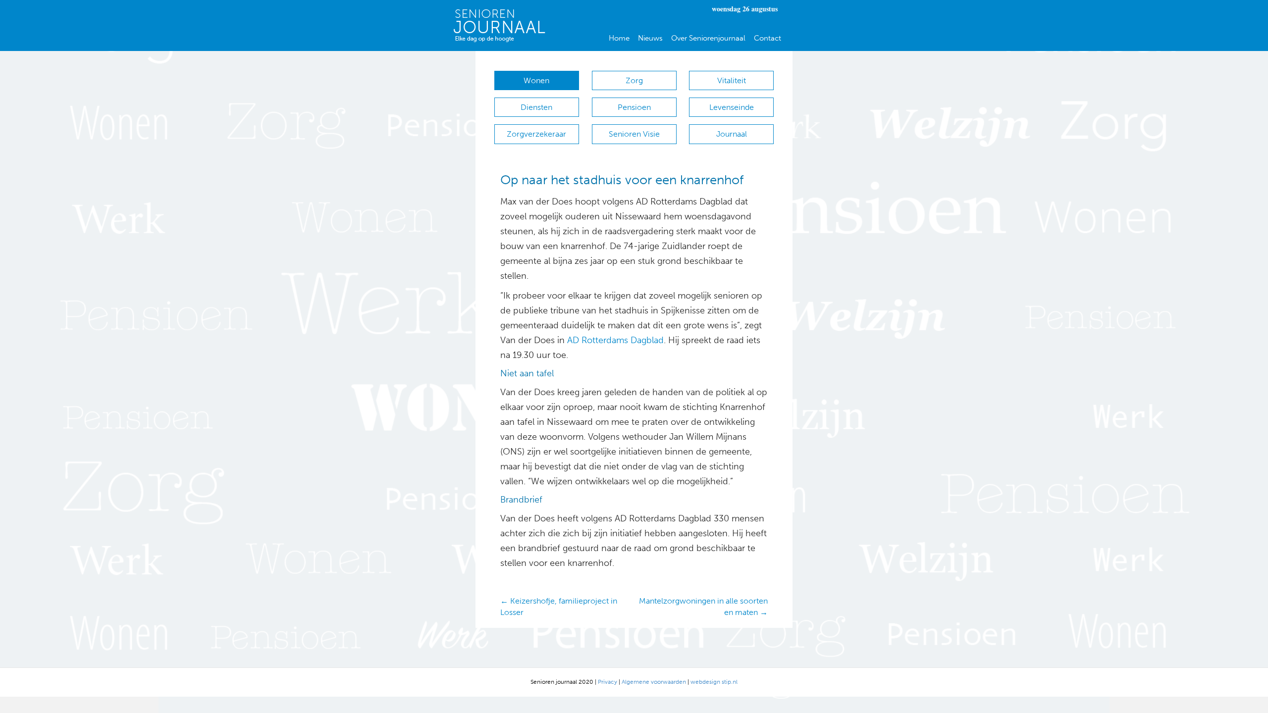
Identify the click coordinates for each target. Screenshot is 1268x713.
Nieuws (650, 38)
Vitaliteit (731, 80)
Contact (767, 38)
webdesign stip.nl (714, 681)
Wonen (536, 80)
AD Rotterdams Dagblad (615, 340)
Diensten (536, 107)
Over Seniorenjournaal (708, 38)
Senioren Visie (634, 134)
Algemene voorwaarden (654, 681)
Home (619, 38)
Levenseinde (731, 107)
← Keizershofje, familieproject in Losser (558, 606)
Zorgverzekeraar (536, 134)
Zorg (634, 80)
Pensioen (634, 107)
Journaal (731, 134)
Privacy (607, 681)
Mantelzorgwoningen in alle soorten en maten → (703, 606)
